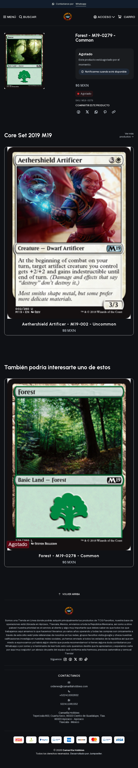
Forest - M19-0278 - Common (69, 555)
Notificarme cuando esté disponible (106, 71)
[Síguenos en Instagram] (65, 659)
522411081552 (69, 704)
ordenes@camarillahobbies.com (69, 686)
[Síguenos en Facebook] (70, 659)
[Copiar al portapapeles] (114, 112)
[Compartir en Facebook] (78, 112)
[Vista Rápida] (127, 233)
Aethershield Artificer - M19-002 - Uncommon (69, 324)
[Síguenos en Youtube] (80, 659)
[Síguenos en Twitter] (75, 659)
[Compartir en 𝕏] (87, 112)
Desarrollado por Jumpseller (86, 753)
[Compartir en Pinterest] (105, 112)
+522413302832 (69, 695)
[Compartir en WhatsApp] (96, 112)
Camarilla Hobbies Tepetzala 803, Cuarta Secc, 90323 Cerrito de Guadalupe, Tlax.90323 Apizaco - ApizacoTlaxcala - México (69, 717)
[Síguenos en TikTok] (86, 659)
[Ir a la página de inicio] (67, 16)
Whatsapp (81, 4)
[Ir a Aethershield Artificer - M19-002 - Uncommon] (69, 233)
